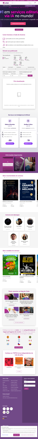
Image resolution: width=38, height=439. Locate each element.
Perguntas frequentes (6, 396)
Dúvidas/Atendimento (6, 380)
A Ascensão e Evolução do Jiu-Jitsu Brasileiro (27, 277)
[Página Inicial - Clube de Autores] (6, 3)
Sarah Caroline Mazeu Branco (7, 203)
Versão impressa (5, 73)
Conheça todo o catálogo (7, 5)
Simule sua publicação (18, 347)
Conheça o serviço (10, 143)
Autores (4, 382)
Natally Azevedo (22, 203)
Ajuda (34, 0)
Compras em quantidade (14, 387)
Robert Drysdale (22, 279)
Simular (30, 75)
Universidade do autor (14, 385)
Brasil (11, 0)
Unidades (20, 73)
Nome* (25, 380)
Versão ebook (13, 73)
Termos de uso (5, 389)
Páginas (4, 67)
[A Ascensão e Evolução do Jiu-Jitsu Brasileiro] (27, 265)
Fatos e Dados (5, 387)
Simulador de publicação (16, 390)
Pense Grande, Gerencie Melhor (26, 201)
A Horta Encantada (6, 276)
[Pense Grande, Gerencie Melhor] (27, 190)
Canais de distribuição (14, 389)
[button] (1, 133)
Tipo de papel (10, 67)
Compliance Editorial (14, 382)
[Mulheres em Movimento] (10, 190)
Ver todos (19, 371)
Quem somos (5, 385)
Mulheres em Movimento (8, 201)
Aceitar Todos (16, 434)
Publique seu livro (29, 0)
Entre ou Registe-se (30, 3)
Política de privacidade (14, 380)
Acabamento (19, 67)
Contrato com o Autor (6, 390)
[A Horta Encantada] (10, 265)
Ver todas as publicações (19, 322)
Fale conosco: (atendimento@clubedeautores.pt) (10, 397)
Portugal (14, 0)
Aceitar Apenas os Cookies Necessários (27, 434)
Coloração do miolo (31, 67)
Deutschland (22, 0)
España (18, 0)
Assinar (26, 388)
